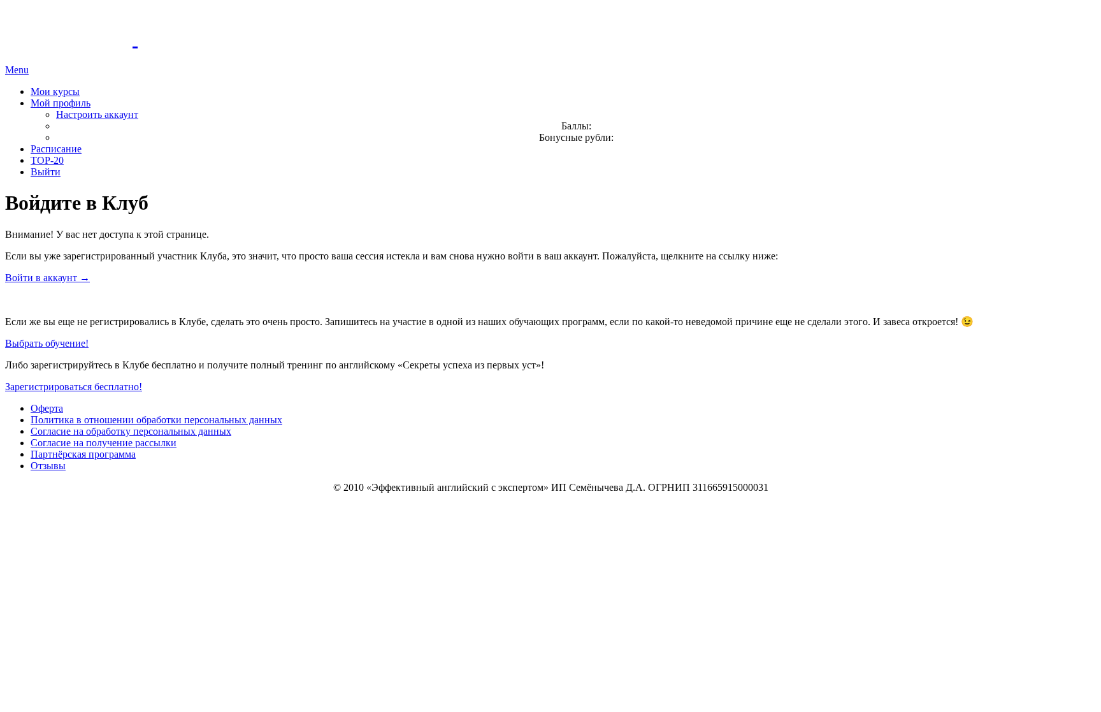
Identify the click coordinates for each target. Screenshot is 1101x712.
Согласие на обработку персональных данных (131, 431)
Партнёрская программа (83, 454)
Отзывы (48, 465)
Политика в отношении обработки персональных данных (156, 419)
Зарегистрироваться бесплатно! (73, 386)
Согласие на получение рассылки (103, 442)
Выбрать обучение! (47, 343)
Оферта (47, 408)
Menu (17, 69)
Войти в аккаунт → (47, 277)
